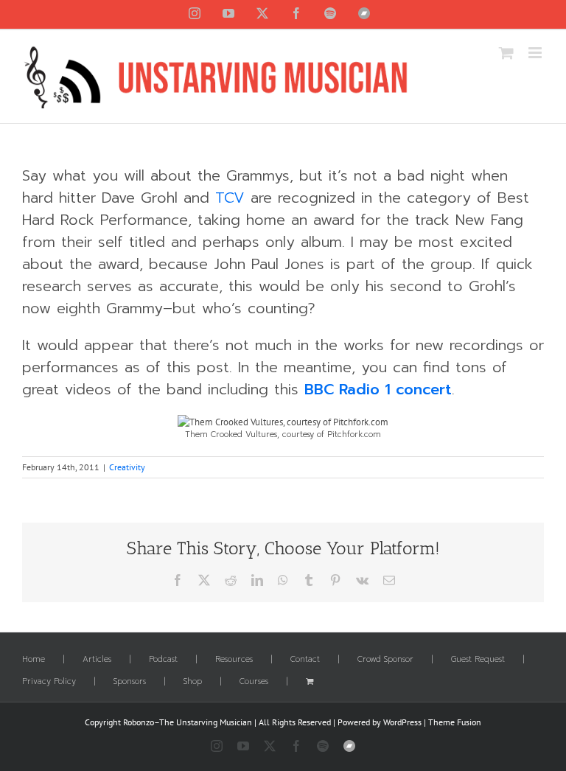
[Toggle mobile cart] (506, 52)
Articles (97, 660)
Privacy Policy (49, 682)
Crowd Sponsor (385, 660)
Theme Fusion (454, 722)
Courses (254, 682)
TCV (230, 197)
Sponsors (129, 682)
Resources (234, 660)
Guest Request (478, 660)
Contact (305, 660)
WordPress (402, 722)
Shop (193, 682)
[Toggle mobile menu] (536, 52)
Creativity (127, 466)
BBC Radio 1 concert (378, 389)
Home (33, 660)
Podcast (163, 660)
